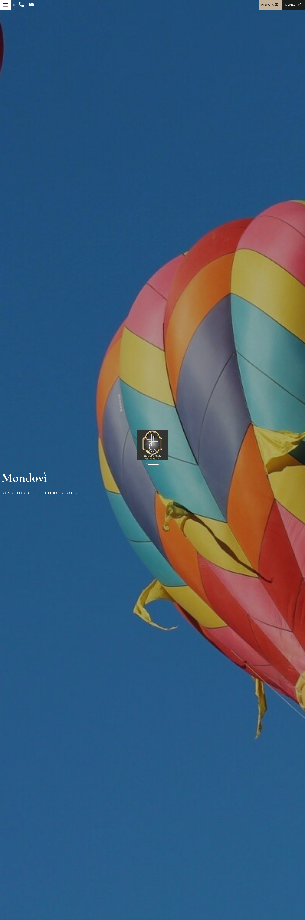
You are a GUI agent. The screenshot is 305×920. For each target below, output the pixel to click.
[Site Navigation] (5, 5)
